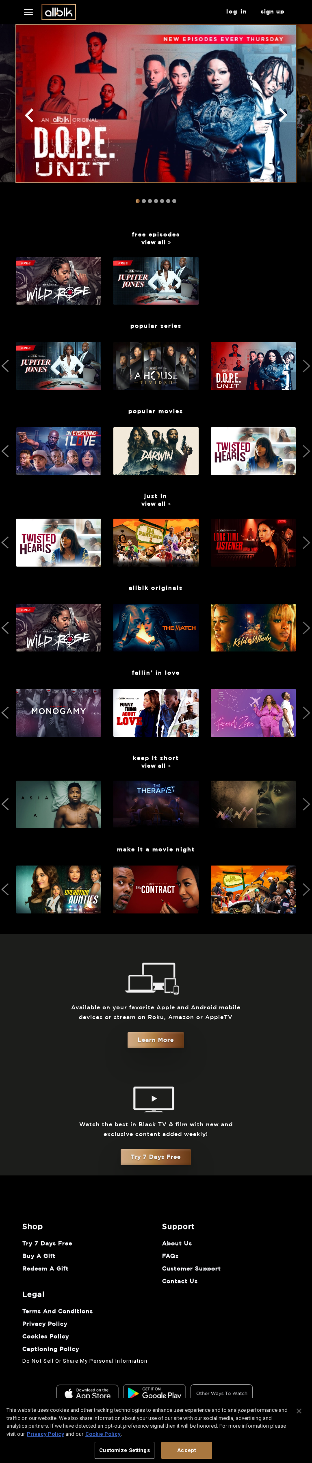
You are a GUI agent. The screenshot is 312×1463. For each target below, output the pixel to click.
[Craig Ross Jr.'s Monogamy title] (58, 732)
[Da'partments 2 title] (155, 561)
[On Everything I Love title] (58, 470)
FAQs (170, 1256)
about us (177, 1244)
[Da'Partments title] (253, 908)
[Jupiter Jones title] (155, 300)
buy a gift (39, 1256)
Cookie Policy (103, 1434)
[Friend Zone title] (253, 732)
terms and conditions (57, 1311)
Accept (186, 1450)
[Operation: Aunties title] (58, 908)
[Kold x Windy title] (253, 647)
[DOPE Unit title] (253, 385)
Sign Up (272, 12)
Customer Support (191, 1269)
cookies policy (45, 1337)
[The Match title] (155, 647)
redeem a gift (45, 1269)
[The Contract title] (155, 908)
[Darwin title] (155, 470)
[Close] (299, 1411)
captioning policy (50, 1349)
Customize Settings (124, 1450)
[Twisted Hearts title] (253, 470)
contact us (180, 1281)
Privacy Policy (45, 1434)
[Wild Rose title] (58, 300)
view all (153, 242)
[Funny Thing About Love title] (155, 732)
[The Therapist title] (155, 823)
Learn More (156, 1040)
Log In (237, 12)
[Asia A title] (58, 823)
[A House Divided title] (155, 385)
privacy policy (44, 1324)
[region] (156, 1430)
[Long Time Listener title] (253, 561)
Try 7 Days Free (156, 1157)
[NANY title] (253, 823)
